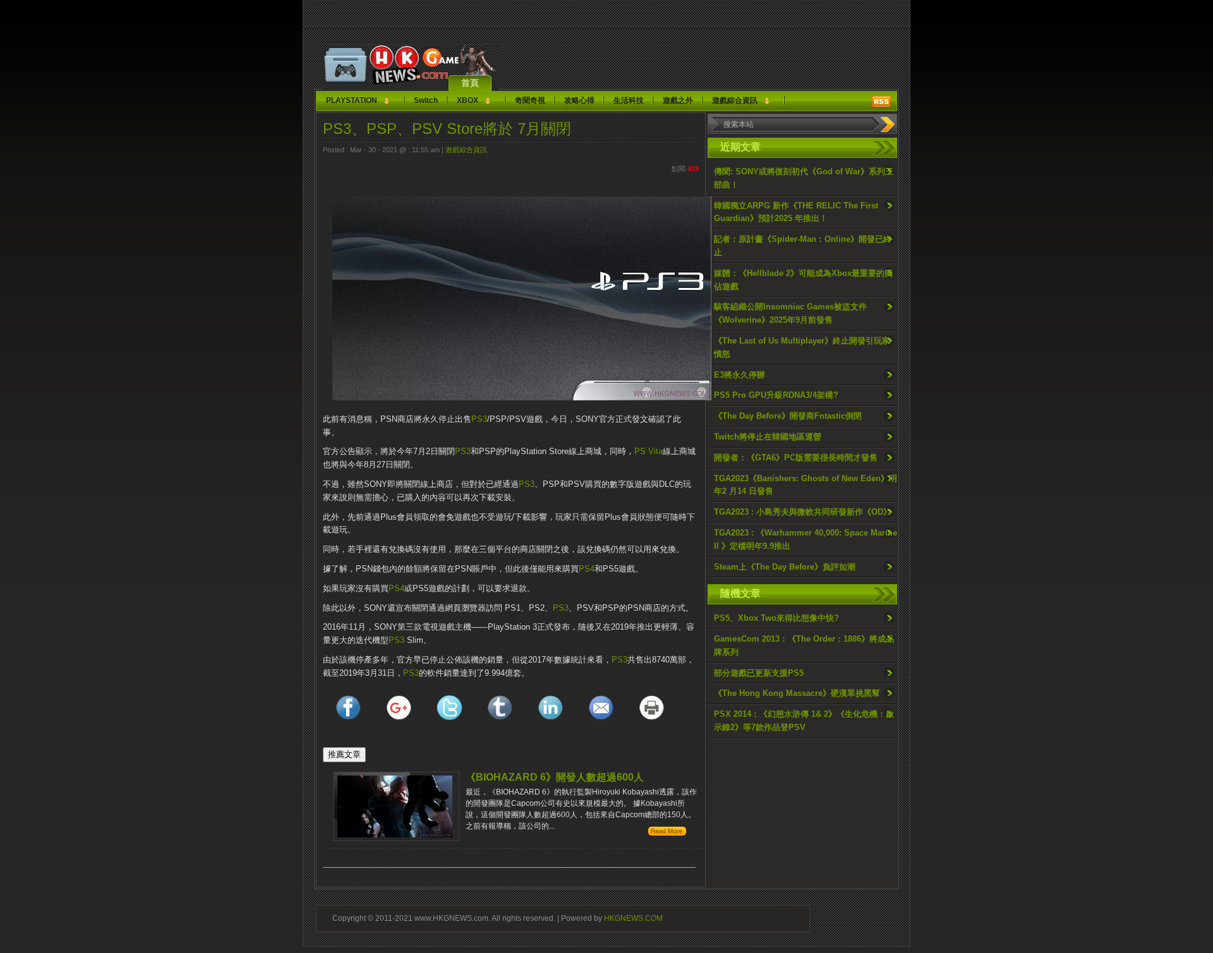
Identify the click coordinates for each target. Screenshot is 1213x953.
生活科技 (628, 100)
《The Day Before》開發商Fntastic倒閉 (788, 416)
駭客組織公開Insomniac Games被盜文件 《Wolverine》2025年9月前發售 (790, 313)
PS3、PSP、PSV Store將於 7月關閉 (447, 128)
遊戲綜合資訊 (734, 100)
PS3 (479, 419)
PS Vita (648, 451)
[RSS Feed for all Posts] (881, 101)
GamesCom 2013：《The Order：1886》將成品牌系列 (804, 645)
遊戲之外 (678, 100)
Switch (426, 100)
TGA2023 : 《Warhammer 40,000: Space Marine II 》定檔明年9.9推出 (805, 539)
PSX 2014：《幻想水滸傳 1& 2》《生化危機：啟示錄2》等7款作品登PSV (804, 720)
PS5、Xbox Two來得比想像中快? (776, 618)
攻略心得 (579, 100)
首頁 (470, 83)
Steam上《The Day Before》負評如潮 (784, 567)
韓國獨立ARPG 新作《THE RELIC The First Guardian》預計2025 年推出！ (796, 212)
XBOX (467, 100)
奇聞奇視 (530, 100)
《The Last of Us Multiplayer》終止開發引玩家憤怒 (802, 347)
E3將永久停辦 (739, 375)
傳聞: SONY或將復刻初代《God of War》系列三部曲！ (803, 178)
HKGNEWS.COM (633, 918)
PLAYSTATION (351, 100)
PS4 (586, 568)
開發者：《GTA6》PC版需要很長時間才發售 (796, 457)
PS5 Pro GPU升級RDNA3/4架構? (776, 395)
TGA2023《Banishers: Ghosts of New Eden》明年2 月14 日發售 (805, 485)
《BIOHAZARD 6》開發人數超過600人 (555, 777)
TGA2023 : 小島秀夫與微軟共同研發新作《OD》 (802, 512)
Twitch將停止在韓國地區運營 (767, 436)
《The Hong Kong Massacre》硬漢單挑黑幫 (797, 693)
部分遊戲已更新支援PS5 (759, 673)
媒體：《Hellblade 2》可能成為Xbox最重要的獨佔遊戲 (803, 279)
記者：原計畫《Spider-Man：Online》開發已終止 (802, 245)
